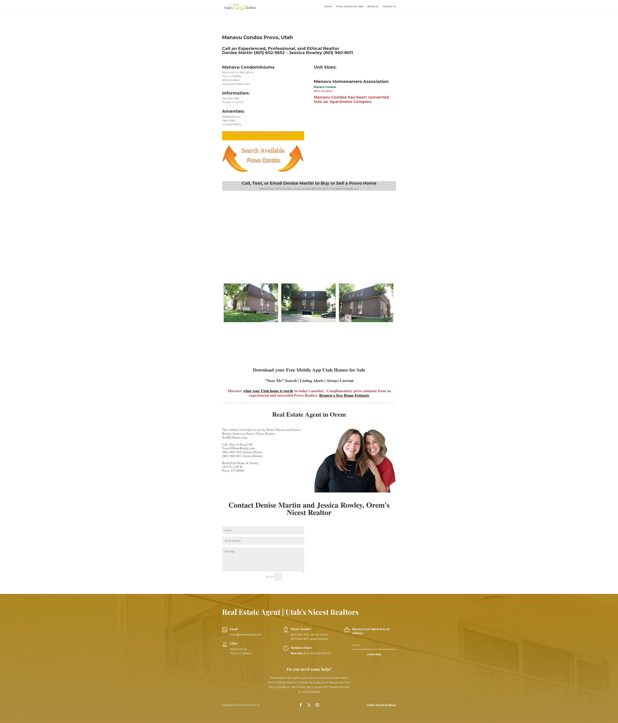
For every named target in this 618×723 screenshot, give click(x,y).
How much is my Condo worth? (263, 133)
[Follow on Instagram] (317, 705)
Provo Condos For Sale (349, 6)
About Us (372, 6)
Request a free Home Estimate (344, 395)
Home (328, 6)
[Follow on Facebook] (300, 705)
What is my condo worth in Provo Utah (263, 138)
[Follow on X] (309, 705)
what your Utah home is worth (268, 390)
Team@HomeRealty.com (246, 634)
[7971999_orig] (308, 322)
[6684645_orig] (251, 322)
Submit (294, 577)
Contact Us (389, 6)
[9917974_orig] (366, 322)
